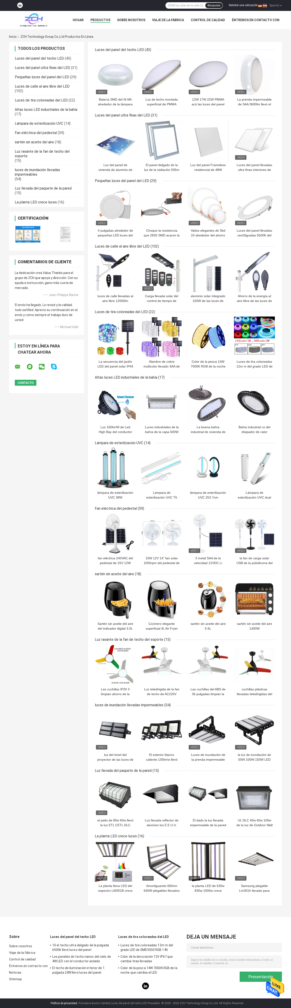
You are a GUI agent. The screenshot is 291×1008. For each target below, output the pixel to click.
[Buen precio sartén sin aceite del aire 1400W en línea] (254, 599)
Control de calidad (208, 20)
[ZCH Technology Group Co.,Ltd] (34, 20)
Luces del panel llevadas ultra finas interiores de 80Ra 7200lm (254, 169)
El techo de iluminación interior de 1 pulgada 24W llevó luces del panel (78, 970)
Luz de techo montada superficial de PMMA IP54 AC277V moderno (161, 104)
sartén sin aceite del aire (34, 142)
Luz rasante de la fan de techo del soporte (129, 639)
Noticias (15, 972)
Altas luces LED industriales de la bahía (46, 109)
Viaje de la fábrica (168, 20)
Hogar (78, 20)
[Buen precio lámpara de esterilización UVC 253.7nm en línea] (208, 468)
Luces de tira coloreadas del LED (41, 100)
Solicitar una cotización (243, 5)
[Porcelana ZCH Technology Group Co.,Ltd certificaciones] (28, 234)
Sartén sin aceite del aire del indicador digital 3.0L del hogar (115, 628)
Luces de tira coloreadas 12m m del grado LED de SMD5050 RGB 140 (254, 366)
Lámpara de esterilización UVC (39, 123)
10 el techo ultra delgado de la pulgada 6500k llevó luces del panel (80, 947)
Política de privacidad (64, 1003)
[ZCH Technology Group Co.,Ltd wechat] (44, 366)
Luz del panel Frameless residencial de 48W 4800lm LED (208, 169)
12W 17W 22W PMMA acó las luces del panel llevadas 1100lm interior (208, 104)
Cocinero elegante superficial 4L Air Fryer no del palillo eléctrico (162, 628)
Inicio (13, 36)
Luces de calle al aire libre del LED (42, 86)
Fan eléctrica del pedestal (36, 133)
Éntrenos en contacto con (255, 20)
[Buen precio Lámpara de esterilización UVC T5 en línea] (161, 468)
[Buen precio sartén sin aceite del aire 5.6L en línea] (208, 599)
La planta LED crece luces (36, 202)
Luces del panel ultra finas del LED (42, 68)
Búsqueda (214, 5)
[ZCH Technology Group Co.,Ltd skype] (57, 366)
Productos (100, 20)
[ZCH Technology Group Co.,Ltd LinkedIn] (20, 5)
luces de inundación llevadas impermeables (129, 705)
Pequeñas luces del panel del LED (42, 77)
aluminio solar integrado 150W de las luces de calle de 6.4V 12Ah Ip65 (208, 300)
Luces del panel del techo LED (39, 58)
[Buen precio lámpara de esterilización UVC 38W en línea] (115, 468)
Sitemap (15, 979)
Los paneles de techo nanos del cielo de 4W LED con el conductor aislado (81, 959)
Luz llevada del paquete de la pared (43, 188)
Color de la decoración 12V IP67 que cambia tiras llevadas (146, 959)
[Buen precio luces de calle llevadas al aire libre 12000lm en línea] (115, 271)
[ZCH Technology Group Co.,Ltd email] (20, 366)
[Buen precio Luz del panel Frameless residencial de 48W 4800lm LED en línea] (208, 140)
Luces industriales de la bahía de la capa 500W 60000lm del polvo (162, 431)
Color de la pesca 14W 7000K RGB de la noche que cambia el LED (208, 366)
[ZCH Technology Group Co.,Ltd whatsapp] (32, 366)
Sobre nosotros (131, 20)
